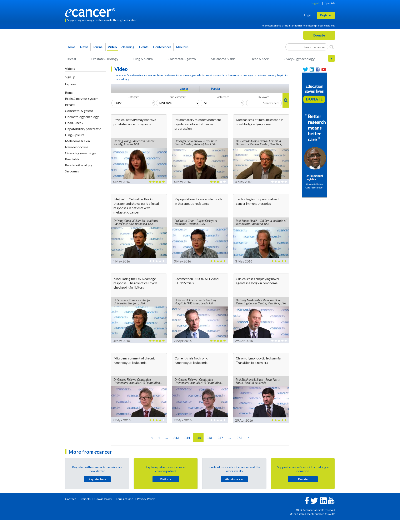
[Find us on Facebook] (317, 69)
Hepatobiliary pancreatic (83, 129)
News (84, 47)
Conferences (162, 47)
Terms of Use (124, 499)
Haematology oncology (82, 117)
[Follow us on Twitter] (305, 69)
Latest (184, 88)
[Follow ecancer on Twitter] (314, 500)
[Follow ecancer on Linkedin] (323, 500)
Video (112, 47)
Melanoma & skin (223, 59)
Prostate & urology (104, 59)
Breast (71, 59)
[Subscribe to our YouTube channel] (323, 69)
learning (127, 47)
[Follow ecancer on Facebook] (306, 500)
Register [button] (326, 15)
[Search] (331, 46)
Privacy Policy (146, 499)
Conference (222, 97)
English (315, 3)
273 (239, 438)
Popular (215, 88)
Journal (98, 47)
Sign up (70, 77)
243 (176, 438)
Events (144, 47)
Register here (97, 479)
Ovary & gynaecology (299, 59)
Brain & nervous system (81, 98)
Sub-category (178, 97)
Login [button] (307, 15)
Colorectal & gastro (182, 59)
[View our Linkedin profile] (311, 69)
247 (220, 438)
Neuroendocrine (76, 147)
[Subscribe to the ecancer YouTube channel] (331, 500)
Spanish (330, 3)
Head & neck (259, 59)
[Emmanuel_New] (314, 135)
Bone (68, 92)
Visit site (165, 479)
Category (133, 97)
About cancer (234, 479)
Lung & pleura (143, 59)
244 (187, 438)
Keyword (264, 97)
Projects (85, 499)
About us (182, 47)
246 (209, 438)
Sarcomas (72, 171)
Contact (70, 499)
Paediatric (72, 159)
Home (70, 47)
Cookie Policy (103, 499)
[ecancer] (91, 12)
